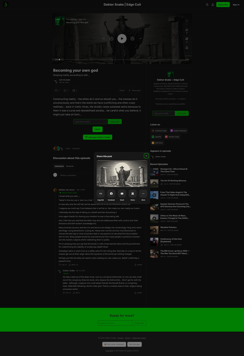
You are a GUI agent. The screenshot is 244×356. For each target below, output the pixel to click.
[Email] (122, 194)
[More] (143, 194)
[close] (146, 156)
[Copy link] (101, 194)
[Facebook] (111, 194)
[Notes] (133, 194)
